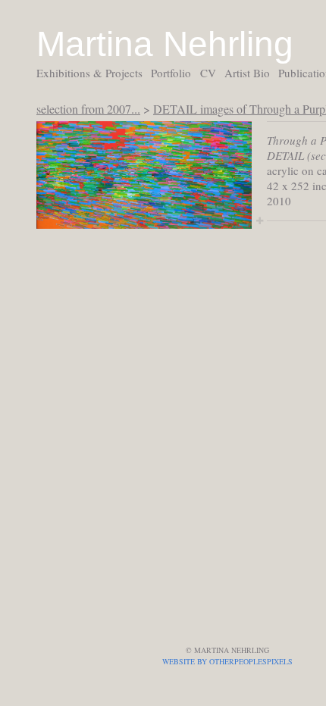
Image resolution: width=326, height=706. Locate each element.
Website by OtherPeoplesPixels (227, 661)
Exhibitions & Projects (89, 72)
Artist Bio (247, 72)
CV (208, 72)
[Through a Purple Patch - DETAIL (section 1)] (144, 175)
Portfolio (171, 72)
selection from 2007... (88, 109)
